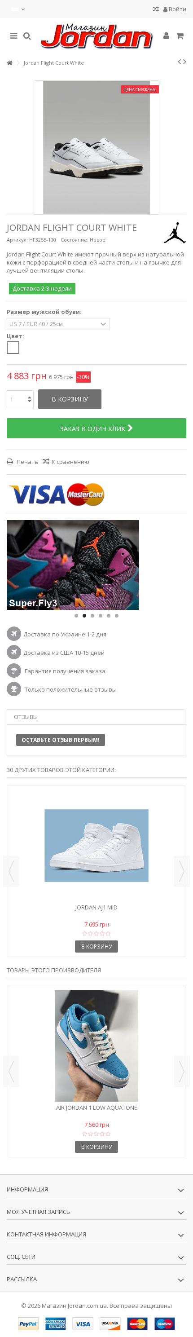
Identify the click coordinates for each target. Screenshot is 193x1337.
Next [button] (182, 871)
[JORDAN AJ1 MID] (96, 845)
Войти (176, 9)
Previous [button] (11, 871)
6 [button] (116, 616)
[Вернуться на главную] (9, 63)
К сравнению (70, 462)
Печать (26, 462)
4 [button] (100, 616)
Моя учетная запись (38, 1212)
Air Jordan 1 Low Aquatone (96, 1107)
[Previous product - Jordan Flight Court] (179, 61)
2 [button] (84, 616)
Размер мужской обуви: (45, 312)
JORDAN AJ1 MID (96, 907)
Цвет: (16, 336)
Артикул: (17, 239)
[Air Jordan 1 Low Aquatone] (96, 1046)
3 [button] (92, 616)
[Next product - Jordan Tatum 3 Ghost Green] (184, 61)
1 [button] (76, 616)
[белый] (13, 347)
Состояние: (74, 239)
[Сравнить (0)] (156, 10)
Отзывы (26, 717)
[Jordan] (96, 36)
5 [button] (108, 616)
